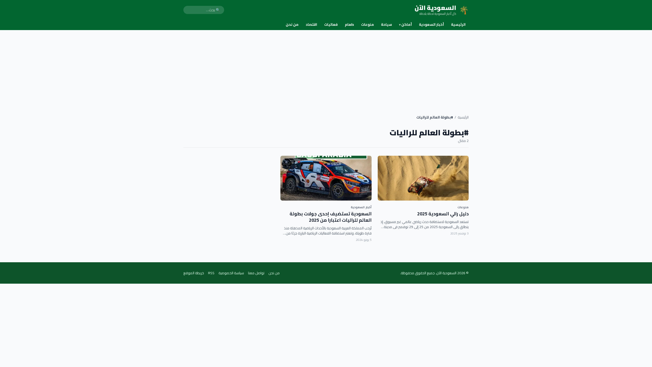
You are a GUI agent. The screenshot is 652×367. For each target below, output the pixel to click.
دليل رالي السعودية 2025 (443, 213)
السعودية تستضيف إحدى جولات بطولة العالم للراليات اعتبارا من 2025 (331, 216)
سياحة (386, 24)
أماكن (405, 24)
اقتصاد (311, 24)
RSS (211, 273)
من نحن (292, 24)
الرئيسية (458, 24)
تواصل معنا (256, 273)
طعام (349, 24)
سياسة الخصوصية (231, 273)
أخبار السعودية (431, 24)
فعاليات (331, 24)
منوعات (367, 24)
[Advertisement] (326, 68)
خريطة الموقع (193, 273)
